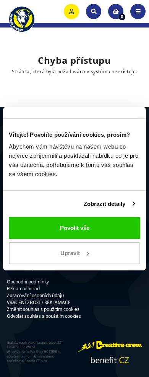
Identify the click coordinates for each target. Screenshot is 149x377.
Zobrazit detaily (105, 204)
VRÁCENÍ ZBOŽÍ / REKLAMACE (39, 302)
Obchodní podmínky (28, 281)
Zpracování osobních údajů (35, 295)
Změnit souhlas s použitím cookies (43, 309)
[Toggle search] (93, 11)
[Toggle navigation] (138, 11)
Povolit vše (74, 228)
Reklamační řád (23, 288)
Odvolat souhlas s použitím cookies (44, 316)
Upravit (70, 253)
